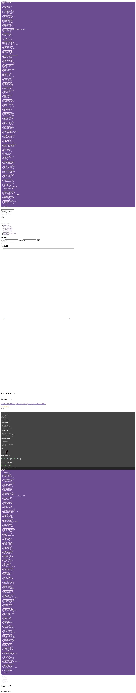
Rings (6, 232)
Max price (21, 240)
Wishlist (5, 682)
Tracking (5, 445)
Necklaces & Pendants (9, 233)
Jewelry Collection (8, 228)
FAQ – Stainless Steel (8, 444)
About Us (5, 425)
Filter (38, 240)
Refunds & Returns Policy (9, 434)
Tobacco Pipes (7, 226)
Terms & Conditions (7, 428)
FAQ (4, 443)
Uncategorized (7, 230)
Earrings (6, 225)
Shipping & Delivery (8, 436)
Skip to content (4, 1)
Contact (5, 679)
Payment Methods (7, 433)
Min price (3, 240)
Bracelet (6, 234)
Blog (4, 680)
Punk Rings (9, 229)
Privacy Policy (6, 426)
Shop (4, 676)
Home (2, 214)
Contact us (5, 441)
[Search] (1, 243)
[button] (2, 3)
